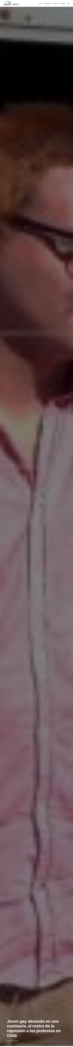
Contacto (63, 3)
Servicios (55, 3)
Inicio (40, 3)
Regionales (47, 3)
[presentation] (42, 3)
